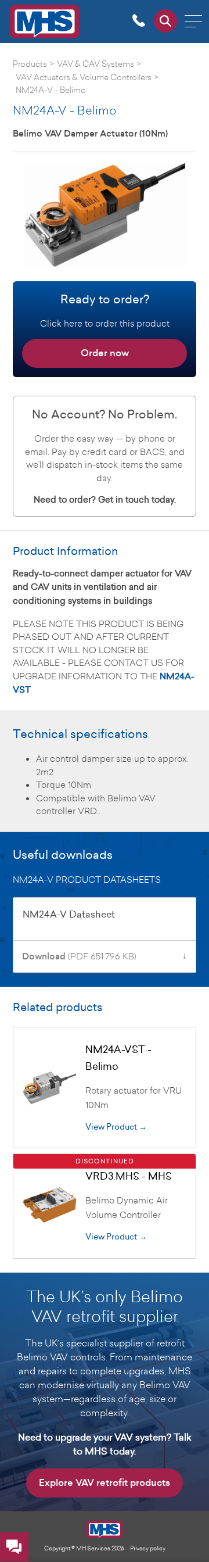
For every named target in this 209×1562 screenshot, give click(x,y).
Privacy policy (147, 1548)
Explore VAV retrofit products (104, 1482)
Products (30, 63)
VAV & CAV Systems (95, 63)
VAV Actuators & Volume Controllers (84, 77)
